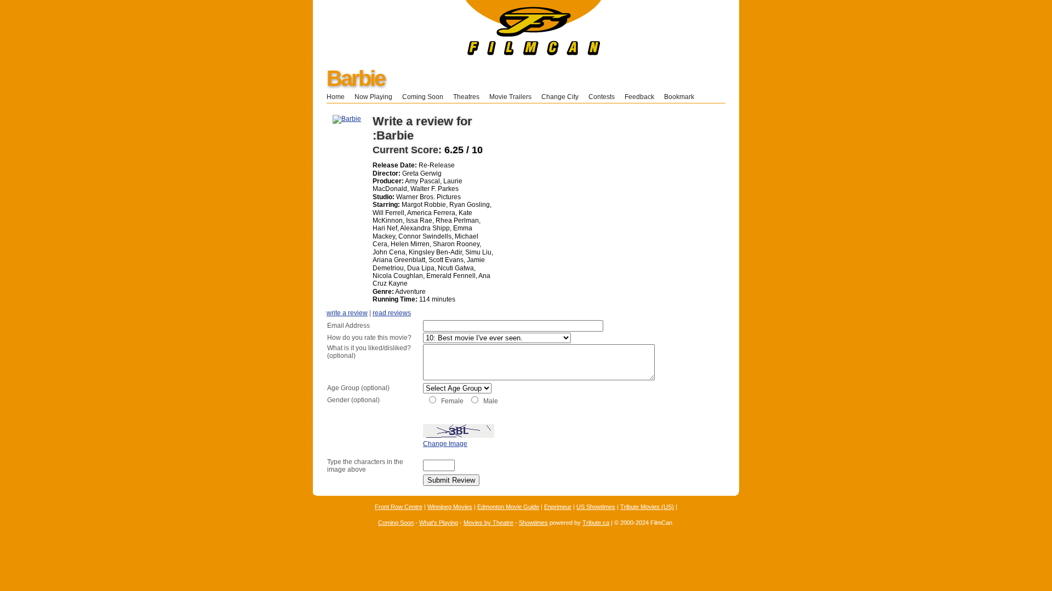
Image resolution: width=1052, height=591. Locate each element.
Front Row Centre (398, 506)
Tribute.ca (595, 522)
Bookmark (682, 97)
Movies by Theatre (488, 522)
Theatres (466, 97)
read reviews (392, 313)
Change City (560, 97)
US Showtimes (595, 506)
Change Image (445, 444)
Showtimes (533, 522)
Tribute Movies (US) (647, 506)
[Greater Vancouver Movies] (457, 53)
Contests (601, 97)
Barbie (356, 78)
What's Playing (438, 522)
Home (336, 97)
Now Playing (373, 97)
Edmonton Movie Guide (508, 506)
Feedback (639, 97)
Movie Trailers (510, 97)
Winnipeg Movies (449, 506)
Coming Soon (422, 97)
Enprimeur (557, 506)
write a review (347, 313)
